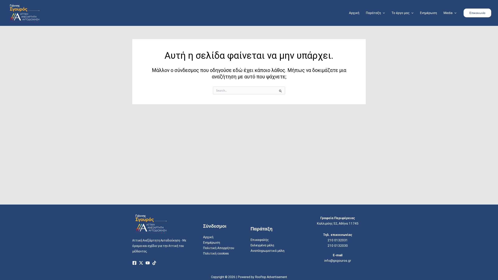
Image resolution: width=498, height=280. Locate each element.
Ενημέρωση (211, 242)
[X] (141, 263)
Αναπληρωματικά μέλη (267, 251)
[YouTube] (148, 263)
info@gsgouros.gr (337, 260)
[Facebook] (134, 263)
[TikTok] (154, 263)
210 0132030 (338, 246)
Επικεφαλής (260, 240)
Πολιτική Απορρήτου (218, 248)
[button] (383, 13)
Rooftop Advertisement (271, 277)
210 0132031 (338, 240)
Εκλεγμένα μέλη (262, 245)
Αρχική (208, 237)
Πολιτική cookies (216, 253)
